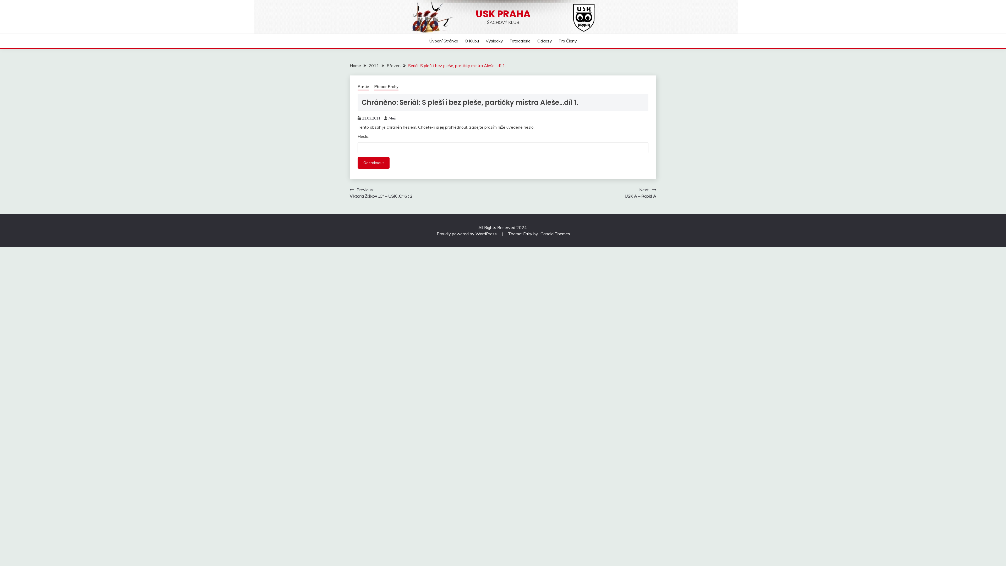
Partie (363, 86)
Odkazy (544, 40)
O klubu (472, 40)
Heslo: (363, 136)
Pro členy (568, 40)
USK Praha (503, 14)
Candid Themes (555, 233)
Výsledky (494, 40)
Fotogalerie (520, 40)
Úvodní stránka (443, 40)
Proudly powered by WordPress (467, 233)
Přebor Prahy (386, 86)
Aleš (392, 118)
